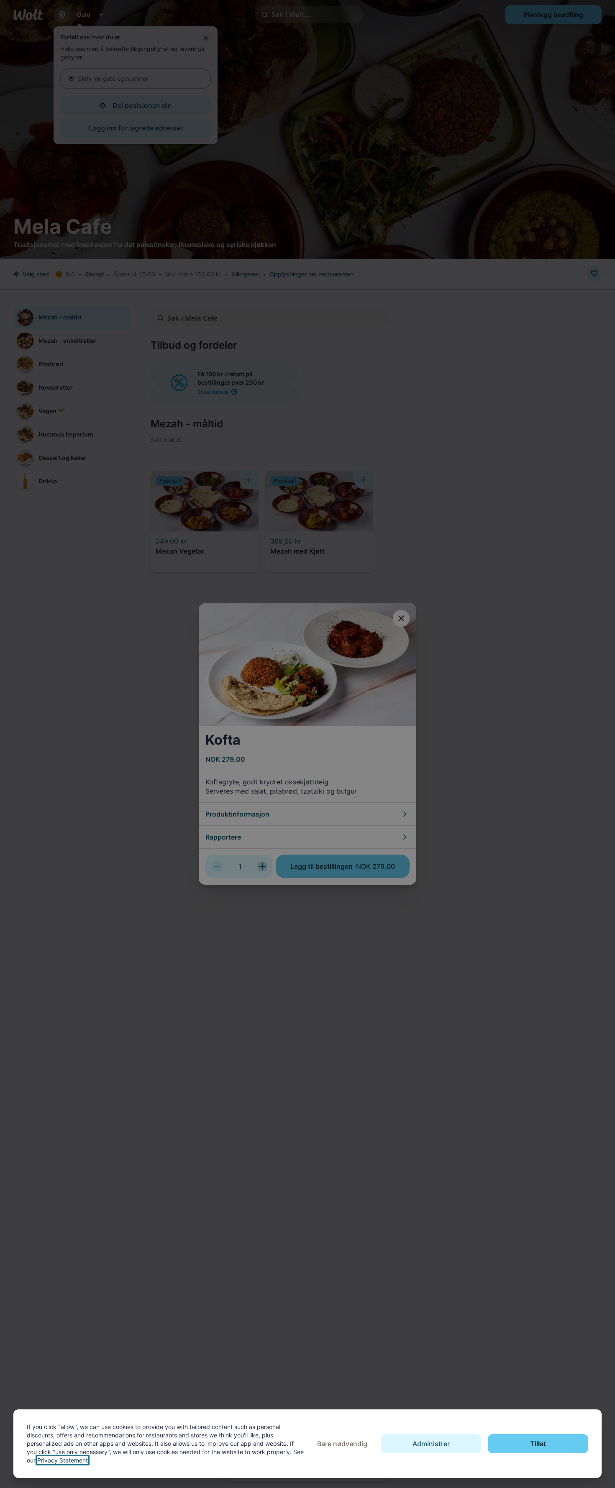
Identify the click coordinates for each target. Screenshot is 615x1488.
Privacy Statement (62, 1460)
